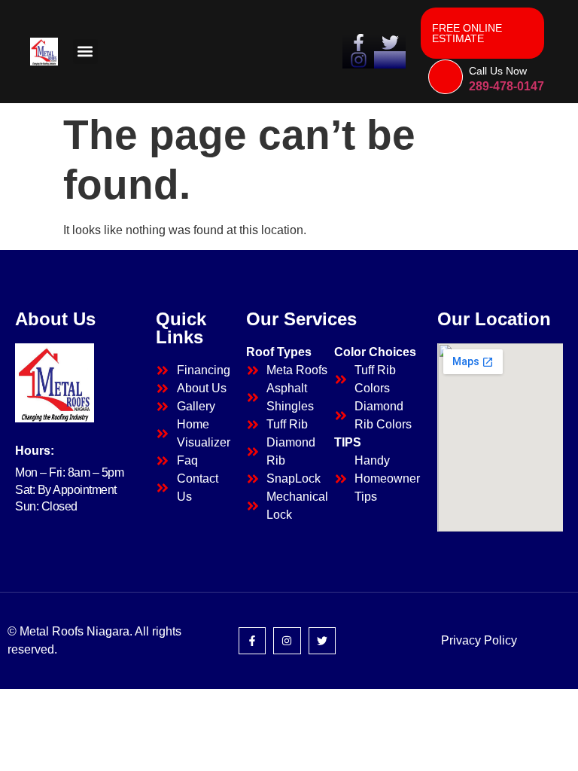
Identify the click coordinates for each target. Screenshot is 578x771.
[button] (85, 51)
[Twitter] (322, 640)
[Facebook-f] (252, 640)
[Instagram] (286, 640)
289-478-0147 (506, 86)
